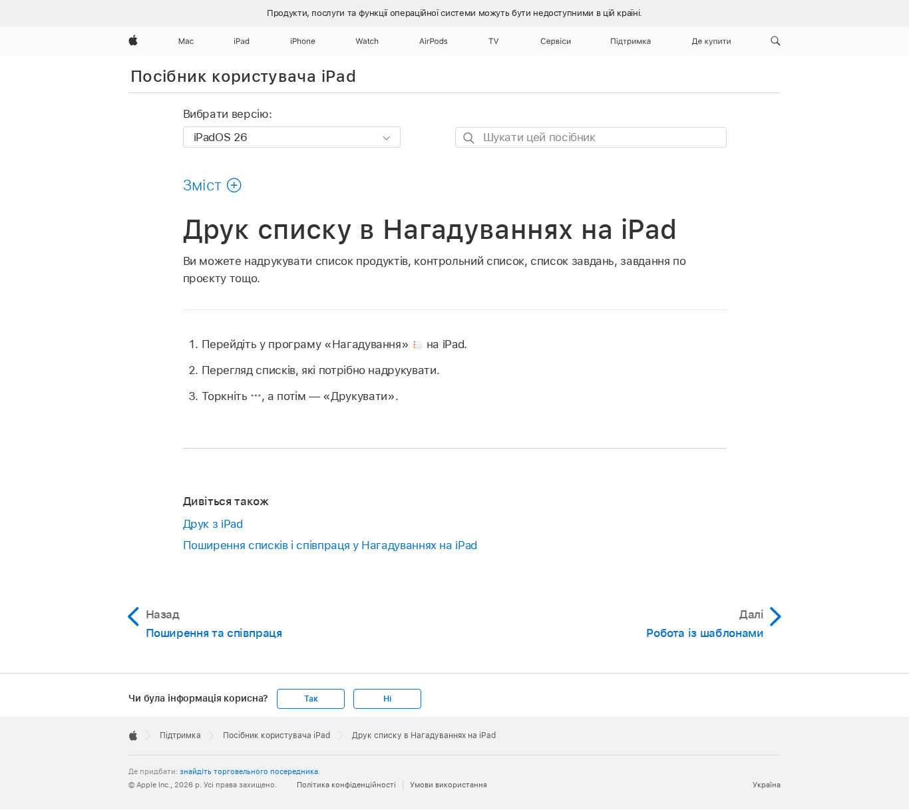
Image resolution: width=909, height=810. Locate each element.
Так (310, 699)
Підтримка (180, 735)
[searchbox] (591, 137)
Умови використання (448, 784)
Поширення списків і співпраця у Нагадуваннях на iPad (330, 545)
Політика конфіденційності (346, 784)
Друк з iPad (213, 523)
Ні (387, 699)
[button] (775, 41)
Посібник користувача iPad (243, 76)
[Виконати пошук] (469, 138)
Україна (767, 784)
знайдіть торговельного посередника (249, 771)
